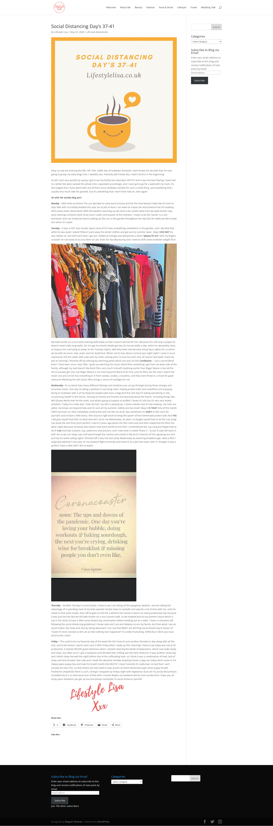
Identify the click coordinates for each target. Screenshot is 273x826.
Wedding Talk (208, 7)
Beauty (138, 7)
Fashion (150, 7)
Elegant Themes (73, 821)
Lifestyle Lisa (61, 31)
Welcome (111, 7)
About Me (125, 7)
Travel (193, 7)
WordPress (103, 821)
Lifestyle (181, 7)
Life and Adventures (97, 31)
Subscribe (199, 80)
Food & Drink (166, 7)
